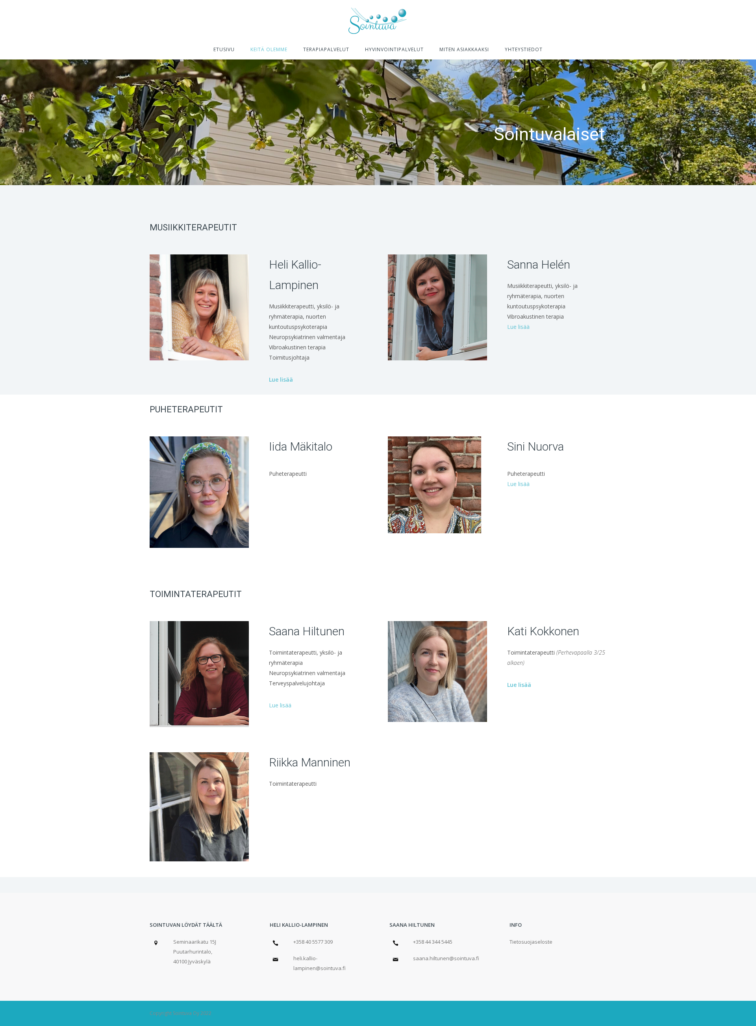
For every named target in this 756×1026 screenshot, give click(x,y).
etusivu (224, 49)
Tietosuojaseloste (531, 941)
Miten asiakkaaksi (464, 49)
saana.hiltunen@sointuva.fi (446, 958)
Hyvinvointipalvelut (394, 49)
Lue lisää (281, 379)
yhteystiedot (524, 49)
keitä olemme (268, 49)
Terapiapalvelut (326, 49)
